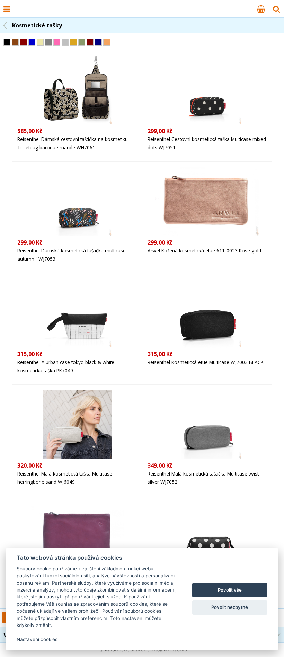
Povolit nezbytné (229, 607)
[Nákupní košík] (261, 8)
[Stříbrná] (65, 42)
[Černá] (6, 42)
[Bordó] (90, 42)
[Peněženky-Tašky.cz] (17, 4)
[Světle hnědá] (106, 42)
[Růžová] (56, 42)
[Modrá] (31, 42)
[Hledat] (276, 8)
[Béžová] (40, 42)
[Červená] (23, 42)
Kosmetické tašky (37, 25)
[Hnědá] (15, 42)
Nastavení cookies (37, 639)
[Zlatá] (73, 42)
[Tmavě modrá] (98, 42)
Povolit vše (230, 590)
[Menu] (7, 8)
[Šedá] (48, 42)
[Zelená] (81, 42)
